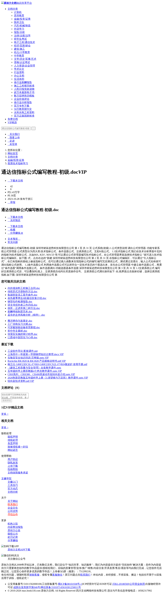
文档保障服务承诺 (18, 472)
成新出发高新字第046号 (26, 587)
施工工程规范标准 (24, 85)
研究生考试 (20, 39)
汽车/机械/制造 (22, 25)
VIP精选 (12, 122)
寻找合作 (13, 514)
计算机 (18, 12)
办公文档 (19, 75)
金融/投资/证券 (22, 18)
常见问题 (13, 242)
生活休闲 (19, 79)
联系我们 (13, 504)
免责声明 (13, 443)
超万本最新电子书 (24, 92)
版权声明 (13, 436)
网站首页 (13, 153)
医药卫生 (19, 22)
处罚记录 (13, 537)
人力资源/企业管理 (24, 65)
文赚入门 (13, 481)
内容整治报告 (15, 527)
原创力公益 (14, 530)
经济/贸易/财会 (22, 45)
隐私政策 (13, 462)
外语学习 (19, 29)
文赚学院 (6, 478)
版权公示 (13, 533)
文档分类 (13, 8)
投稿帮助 (13, 469)
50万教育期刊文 (23, 109)
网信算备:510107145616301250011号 (61, 587)
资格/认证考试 (22, 62)
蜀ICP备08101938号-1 (70, 584)
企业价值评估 (21, 99)
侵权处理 (13, 440)
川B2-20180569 (120, 584)
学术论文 (19, 69)
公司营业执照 (137, 584)
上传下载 (13, 466)
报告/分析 (19, 32)
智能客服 (34, 574)
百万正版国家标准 (24, 115)
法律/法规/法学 (22, 35)
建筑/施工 (19, 49)
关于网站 (13, 501)
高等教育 (19, 15)
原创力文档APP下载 (19, 549)
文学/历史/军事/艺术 (25, 59)
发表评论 (7, 400)
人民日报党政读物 (24, 89)
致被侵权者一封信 (18, 446)
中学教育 (19, 55)
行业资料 (19, 72)
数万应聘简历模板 (24, 95)
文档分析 (13, 492)
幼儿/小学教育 (22, 52)
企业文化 (13, 507)
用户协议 (13, 459)
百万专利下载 (21, 105)
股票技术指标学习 (18, 163)
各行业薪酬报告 (23, 82)
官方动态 (13, 488)
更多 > (4, 414)
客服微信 (57, 574)
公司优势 (13, 511)
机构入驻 (13, 523)
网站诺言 (13, 450)
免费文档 (13, 119)
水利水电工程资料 (24, 112)
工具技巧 (13, 485)
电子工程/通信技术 (24, 42)
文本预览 (14, 238)
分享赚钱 (13, 540)
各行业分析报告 (23, 102)
